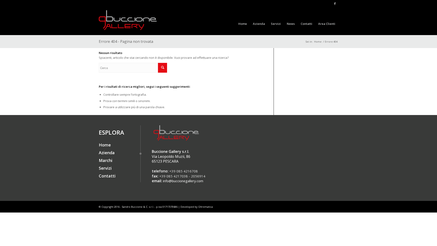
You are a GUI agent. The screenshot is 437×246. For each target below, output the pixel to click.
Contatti (107, 176)
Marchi (105, 160)
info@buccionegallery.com (183, 181)
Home (318, 41)
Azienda (107, 152)
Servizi (105, 168)
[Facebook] (334, 3)
